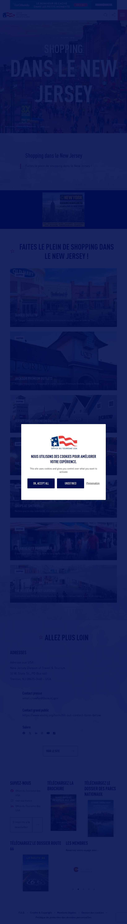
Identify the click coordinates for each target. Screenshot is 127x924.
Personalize (93, 483)
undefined (70, 483)
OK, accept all (41, 483)
